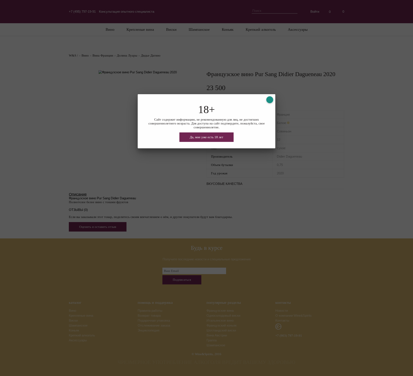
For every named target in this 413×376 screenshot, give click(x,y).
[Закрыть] (269, 99)
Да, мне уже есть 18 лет (206, 137)
